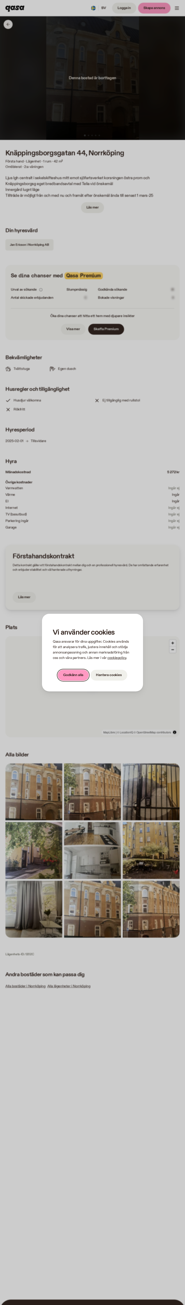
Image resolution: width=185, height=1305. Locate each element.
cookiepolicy (116, 658)
